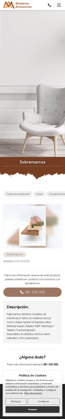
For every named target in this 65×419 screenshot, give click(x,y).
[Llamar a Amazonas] (49, 5)
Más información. (33, 393)
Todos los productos (18, 194)
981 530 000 (35, 292)
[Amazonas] (17, 5)
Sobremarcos (14, 254)
